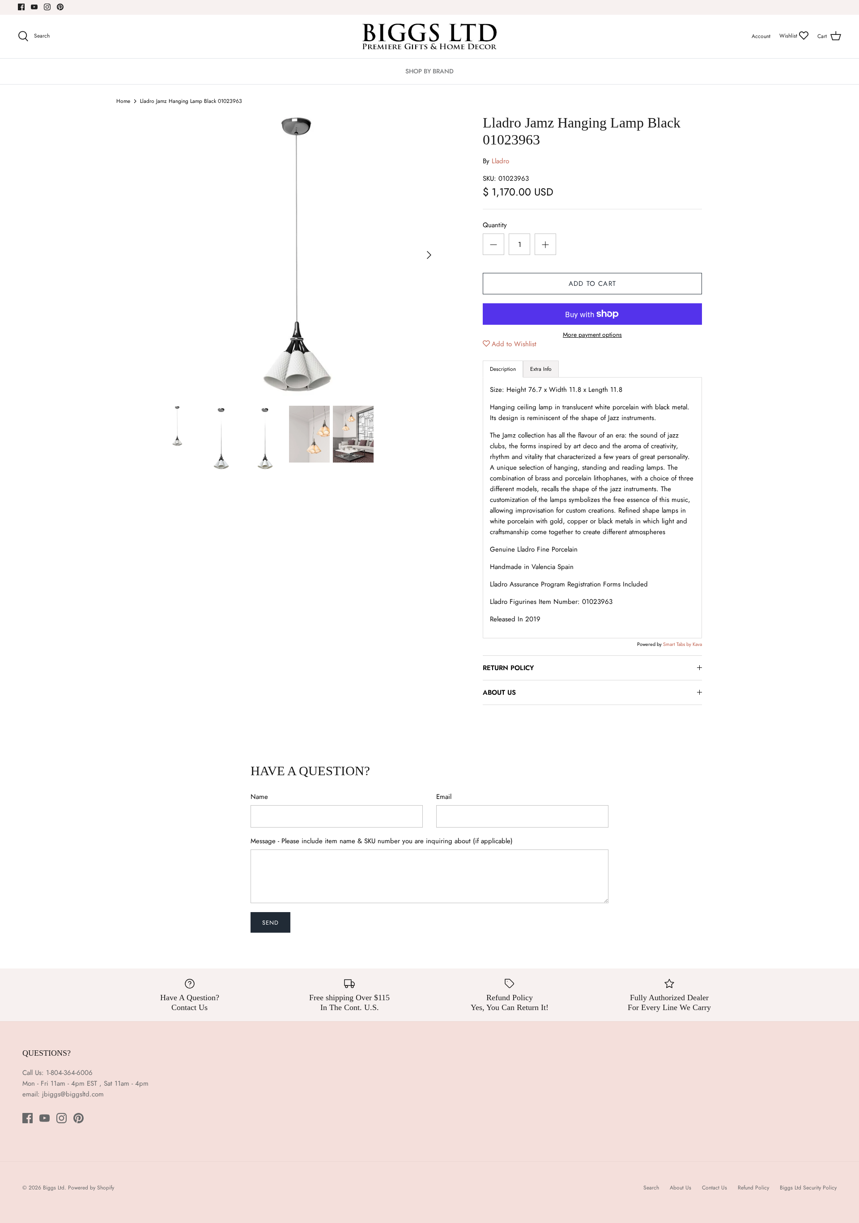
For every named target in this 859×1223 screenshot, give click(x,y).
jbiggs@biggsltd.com (73, 1094)
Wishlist (789, 36)
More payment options (592, 335)
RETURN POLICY (508, 668)
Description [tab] (503, 369)
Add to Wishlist (514, 344)
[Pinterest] (60, 7)
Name (259, 797)
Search (651, 1188)
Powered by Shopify (91, 1188)
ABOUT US (499, 692)
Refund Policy (753, 1188)
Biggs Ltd (53, 1188)
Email (443, 797)
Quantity (495, 225)
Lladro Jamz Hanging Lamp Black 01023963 (191, 101)
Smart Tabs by (678, 644)
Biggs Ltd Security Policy (808, 1188)
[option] (298, 255)
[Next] (429, 255)
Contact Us (714, 1188)
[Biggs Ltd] (429, 36)
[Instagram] (47, 7)
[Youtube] (34, 7)
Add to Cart (592, 284)
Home (123, 101)
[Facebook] (21, 7)
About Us (680, 1188)
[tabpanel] (592, 507)
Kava (697, 644)
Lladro (500, 161)
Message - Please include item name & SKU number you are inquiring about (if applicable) (382, 841)
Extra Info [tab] (541, 369)
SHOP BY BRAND (429, 71)
